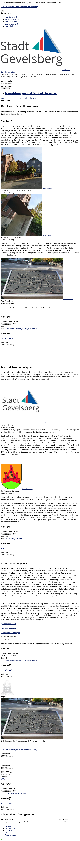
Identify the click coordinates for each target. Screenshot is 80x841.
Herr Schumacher (7, 338)
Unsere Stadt (14, 98)
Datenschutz (10, 828)
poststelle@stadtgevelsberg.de (17, 793)
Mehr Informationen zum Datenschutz (16, 79)
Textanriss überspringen (10, 633)
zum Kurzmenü (11, 17)
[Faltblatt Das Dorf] (8, 624)
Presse (7, 833)
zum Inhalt (9, 26)
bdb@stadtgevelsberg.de (15, 538)
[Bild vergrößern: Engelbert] (7, 694)
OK (3, 11)
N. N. (2, 548)
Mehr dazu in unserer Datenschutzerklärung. (19, 7)
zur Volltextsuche (12, 19)
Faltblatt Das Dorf (8, 628)
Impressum (9, 830)
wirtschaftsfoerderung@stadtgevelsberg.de (21, 328)
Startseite (4, 98)
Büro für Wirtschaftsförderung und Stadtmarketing (19, 750)
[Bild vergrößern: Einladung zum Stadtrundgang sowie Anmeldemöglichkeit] (32, 739)
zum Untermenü (11, 24)
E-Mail (3, 779)
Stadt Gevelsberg (7, 803)
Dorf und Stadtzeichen (28, 98)
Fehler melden (10, 835)
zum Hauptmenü (11, 21)
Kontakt (8, 826)
